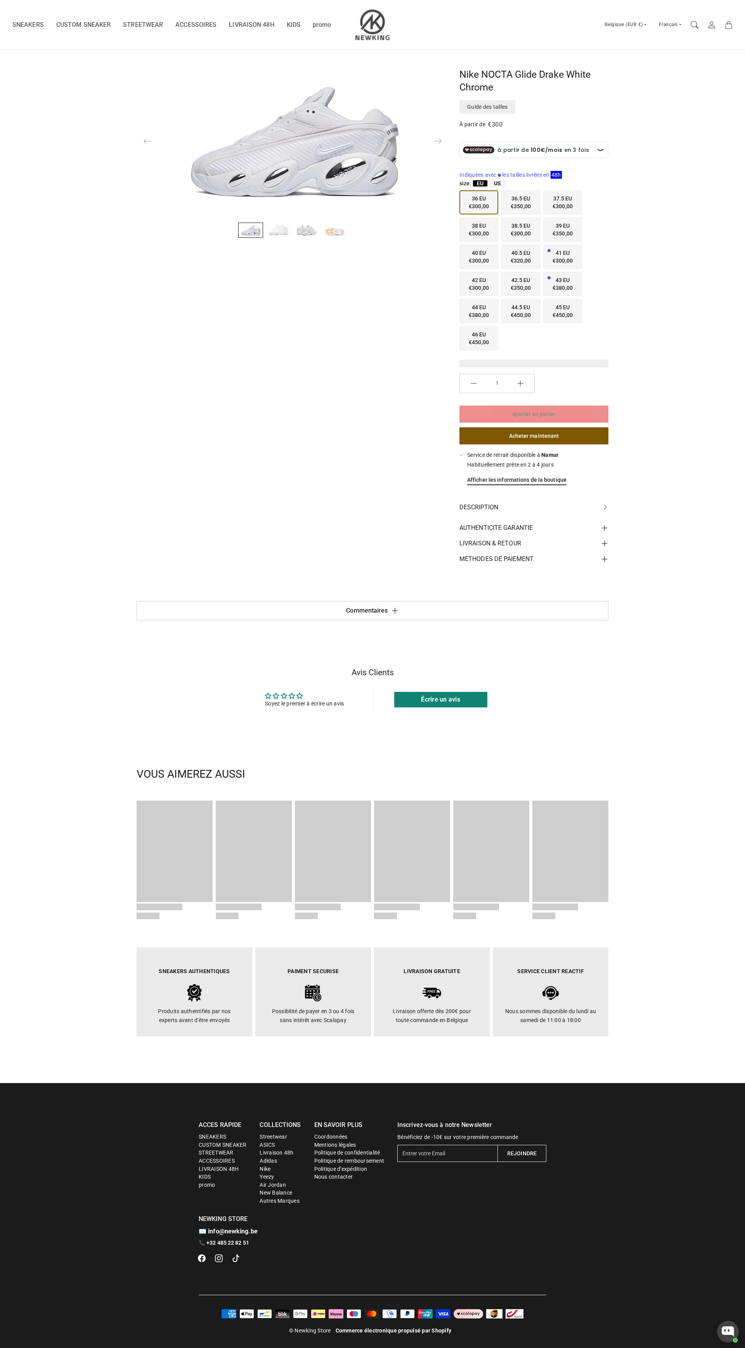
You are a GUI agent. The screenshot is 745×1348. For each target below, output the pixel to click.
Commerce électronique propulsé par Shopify (394, 1330)
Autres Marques (280, 1201)
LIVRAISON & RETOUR (490, 543)
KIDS (293, 24)
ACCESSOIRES (196, 24)
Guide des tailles (487, 107)
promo (322, 24)
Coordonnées (331, 1137)
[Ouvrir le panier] (728, 24)
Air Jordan (273, 1185)
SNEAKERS (28, 24)
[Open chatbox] (728, 1332)
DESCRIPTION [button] (478, 507)
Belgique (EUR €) (624, 24)
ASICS (267, 1145)
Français (668, 24)
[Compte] (711, 24)
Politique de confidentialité (347, 1152)
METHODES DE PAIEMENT (496, 559)
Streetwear (273, 1137)
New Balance (276, 1193)
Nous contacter (333, 1177)
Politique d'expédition (340, 1169)
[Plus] (520, 383)
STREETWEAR (143, 24)
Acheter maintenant (534, 436)
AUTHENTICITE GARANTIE (496, 527)
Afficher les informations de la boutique (517, 480)
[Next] (437, 141)
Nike (265, 1169)
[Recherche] (694, 24)
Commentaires (367, 610)
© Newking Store (310, 1330)
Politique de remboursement (349, 1161)
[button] (201, 1258)
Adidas (268, 1161)
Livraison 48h (276, 1152)
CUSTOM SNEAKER (83, 24)
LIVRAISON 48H (251, 24)
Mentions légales (335, 1145)
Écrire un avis (440, 699)
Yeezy (267, 1177)
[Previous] (147, 141)
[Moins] (474, 383)
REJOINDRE (522, 1153)
